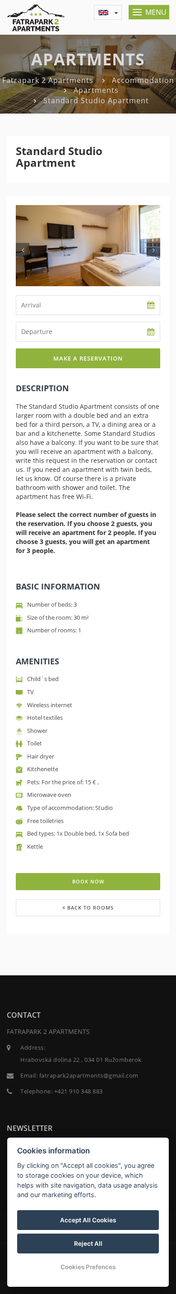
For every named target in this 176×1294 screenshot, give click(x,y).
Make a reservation (88, 358)
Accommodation (143, 80)
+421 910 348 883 (78, 1091)
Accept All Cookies (88, 1220)
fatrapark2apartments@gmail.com (89, 1075)
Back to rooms (89, 907)
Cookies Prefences (88, 1267)
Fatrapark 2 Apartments (47, 80)
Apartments (96, 90)
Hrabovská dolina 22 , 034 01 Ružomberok (81, 1060)
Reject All (88, 1243)
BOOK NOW (88, 881)
